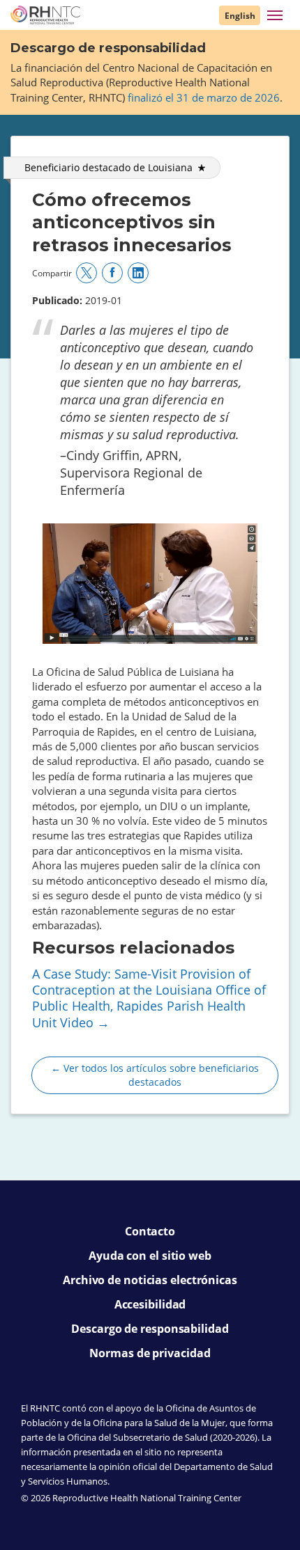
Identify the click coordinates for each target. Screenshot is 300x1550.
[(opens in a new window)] (86, 272)
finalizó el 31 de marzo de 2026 (204, 97)
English (240, 16)
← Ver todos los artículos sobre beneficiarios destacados (155, 1075)
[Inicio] (45, 15)
